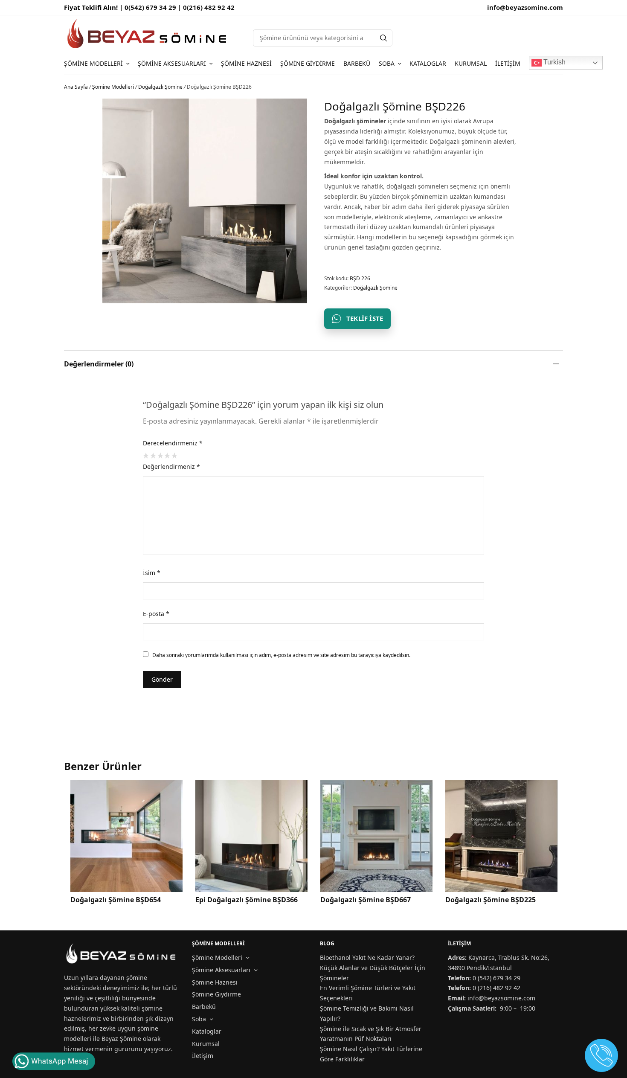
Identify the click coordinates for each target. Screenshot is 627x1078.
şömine (136, 977)
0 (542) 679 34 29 (496, 978)
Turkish (554, 62)
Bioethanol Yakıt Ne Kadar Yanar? (367, 957)
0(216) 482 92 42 (209, 7)
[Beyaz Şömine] (148, 33)
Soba (387, 63)
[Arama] (383, 38)
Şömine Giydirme (307, 63)
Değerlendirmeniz (171, 466)
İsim (151, 573)
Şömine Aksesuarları (172, 63)
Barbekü (356, 63)
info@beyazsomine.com (525, 7)
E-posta (156, 614)
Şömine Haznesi (246, 63)
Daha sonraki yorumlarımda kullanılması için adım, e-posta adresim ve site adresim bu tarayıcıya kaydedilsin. (281, 655)
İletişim (507, 63)
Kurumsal (471, 63)
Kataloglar (427, 63)
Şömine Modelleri (93, 63)
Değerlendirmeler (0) (99, 364)
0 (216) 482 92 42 (496, 988)
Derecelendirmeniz (173, 443)
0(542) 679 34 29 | (154, 7)
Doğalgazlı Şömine (160, 86)
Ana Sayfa (76, 86)
